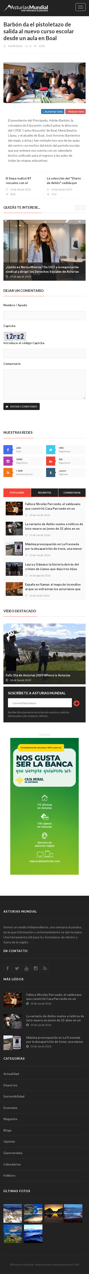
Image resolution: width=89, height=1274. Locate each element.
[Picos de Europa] (33, 1234)
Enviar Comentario (23, 406)
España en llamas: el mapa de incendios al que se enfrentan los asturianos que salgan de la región (53, 589)
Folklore (9, 1175)
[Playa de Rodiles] (33, 1213)
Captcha (9, 326)
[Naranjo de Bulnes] (12, 1213)
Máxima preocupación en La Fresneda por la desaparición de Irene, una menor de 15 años (53, 548)
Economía (10, 1108)
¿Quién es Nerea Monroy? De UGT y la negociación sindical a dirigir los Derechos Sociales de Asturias (42, 269)
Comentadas (72, 492)
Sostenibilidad (13, 1096)
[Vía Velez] (73, 1213)
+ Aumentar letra (52, 111)
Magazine (10, 1119)
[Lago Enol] (53, 1213)
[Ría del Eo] (12, 1234)
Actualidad (11, 1074)
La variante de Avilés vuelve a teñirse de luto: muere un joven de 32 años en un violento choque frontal (54, 528)
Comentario (12, 364)
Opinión (9, 1141)
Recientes (44, 492)
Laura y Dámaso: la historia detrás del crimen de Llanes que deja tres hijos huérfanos (52, 569)
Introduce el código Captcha (23, 343)
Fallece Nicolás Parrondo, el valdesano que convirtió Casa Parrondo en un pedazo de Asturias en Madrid (52, 508)
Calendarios (12, 1164)
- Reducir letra (75, 111)
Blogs (7, 1130)
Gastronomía (12, 1153)
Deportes (10, 1085)
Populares (17, 492)
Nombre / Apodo (15, 305)
